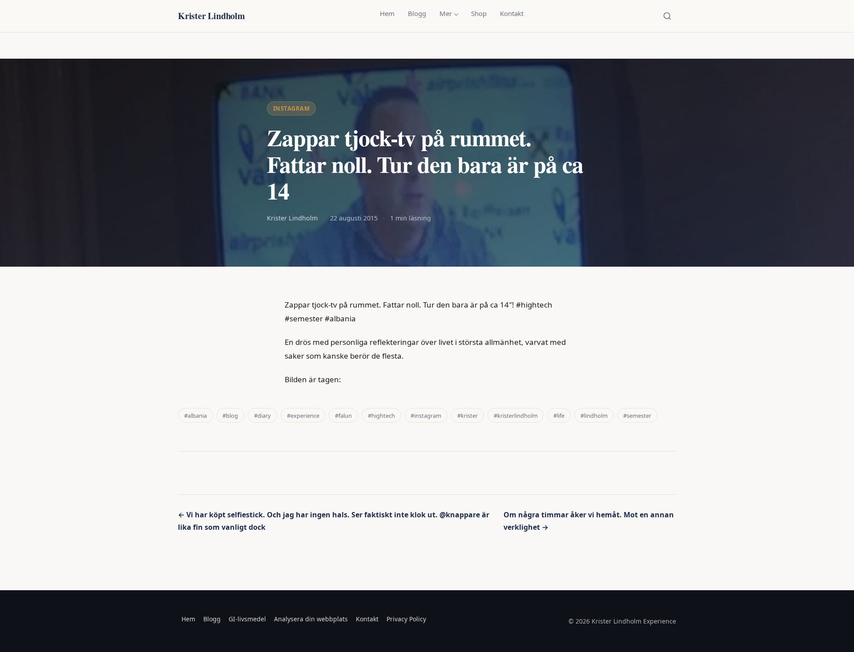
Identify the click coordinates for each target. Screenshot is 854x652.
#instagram (426, 416)
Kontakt (512, 13)
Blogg (417, 13)
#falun (343, 416)
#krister (467, 416)
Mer (445, 13)
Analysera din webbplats (311, 619)
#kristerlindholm (516, 416)
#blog (230, 416)
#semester (637, 416)
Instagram (291, 108)
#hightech (381, 416)
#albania (195, 416)
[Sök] (667, 16)
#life (558, 416)
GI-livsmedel (247, 619)
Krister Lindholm (211, 15)
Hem (387, 13)
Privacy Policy (406, 619)
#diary (262, 416)
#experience (303, 416)
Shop (479, 13)
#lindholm (594, 416)
